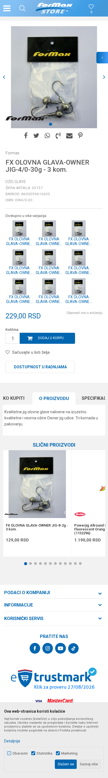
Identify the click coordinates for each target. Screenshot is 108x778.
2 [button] (56, 125)
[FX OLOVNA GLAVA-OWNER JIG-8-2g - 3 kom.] (37, 484)
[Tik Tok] (73, 648)
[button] (22, 8)
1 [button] (51, 125)
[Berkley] (80, 514)
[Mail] (69, 135)
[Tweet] (36, 135)
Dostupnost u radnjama (40, 367)
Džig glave (16, 181)
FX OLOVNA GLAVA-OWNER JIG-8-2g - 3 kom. (37, 527)
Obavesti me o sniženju (84, 313)
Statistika (44, 753)
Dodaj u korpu (51, 338)
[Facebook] (26, 135)
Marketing (69, 753)
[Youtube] (60, 648)
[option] (54, 77)
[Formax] (26, 118)
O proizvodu (54, 398)
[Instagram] (47, 648)
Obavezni (20, 753)
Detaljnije (12, 741)
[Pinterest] (80, 135)
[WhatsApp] (47, 135)
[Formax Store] (54, 8)
